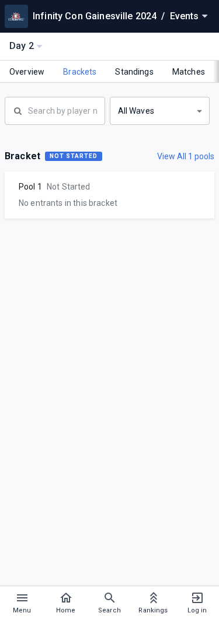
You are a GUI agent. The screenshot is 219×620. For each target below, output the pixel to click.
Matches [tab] (188, 71)
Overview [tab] (26, 71)
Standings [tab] (134, 71)
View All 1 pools (185, 156)
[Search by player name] (55, 109)
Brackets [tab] (79, 71)
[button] (160, 111)
